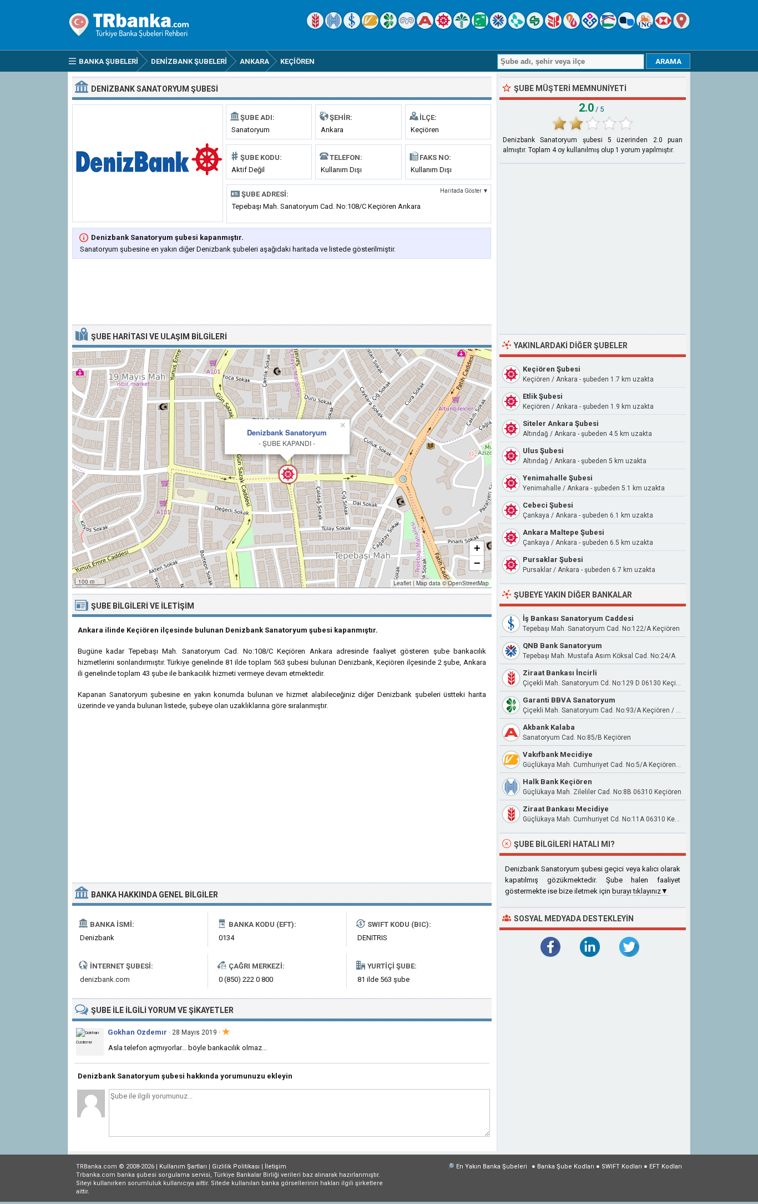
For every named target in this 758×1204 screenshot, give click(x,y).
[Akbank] (425, 26)
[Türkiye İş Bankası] (351, 26)
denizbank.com (105, 979)
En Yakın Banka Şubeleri (491, 1166)
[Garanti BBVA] (388, 26)
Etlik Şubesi (543, 396)
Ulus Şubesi (543, 451)
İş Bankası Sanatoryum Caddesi (578, 618)
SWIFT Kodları (622, 1166)
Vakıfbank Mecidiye (558, 754)
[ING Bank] (644, 26)
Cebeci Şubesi (548, 505)
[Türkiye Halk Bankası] (333, 26)
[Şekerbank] (535, 26)
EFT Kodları (665, 1166)
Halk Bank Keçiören (557, 781)
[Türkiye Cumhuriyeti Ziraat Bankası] (315, 26)
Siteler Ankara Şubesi (561, 423)
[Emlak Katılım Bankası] (608, 26)
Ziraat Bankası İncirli (560, 673)
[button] (282, 468)
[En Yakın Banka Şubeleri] (681, 26)
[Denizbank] (443, 26)
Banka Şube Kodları (565, 1166)
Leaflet (402, 583)
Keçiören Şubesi (551, 369)
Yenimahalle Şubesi (558, 478)
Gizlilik (236, 1166)
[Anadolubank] (626, 26)
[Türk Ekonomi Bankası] (480, 26)
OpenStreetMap (468, 583)
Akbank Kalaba (549, 727)
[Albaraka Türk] (571, 26)
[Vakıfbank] (370, 26)
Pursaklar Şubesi (553, 559)
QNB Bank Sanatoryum (562, 645)
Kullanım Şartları (183, 1166)
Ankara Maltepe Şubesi (563, 532)
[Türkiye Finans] (516, 26)
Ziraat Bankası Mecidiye (566, 809)
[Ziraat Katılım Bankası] (553, 26)
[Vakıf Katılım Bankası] (590, 26)
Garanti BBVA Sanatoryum (569, 700)
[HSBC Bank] (663, 26)
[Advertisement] (282, 293)
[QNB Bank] (498, 26)
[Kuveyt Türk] (461, 26)
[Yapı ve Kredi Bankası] (406, 26)
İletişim (275, 1166)
